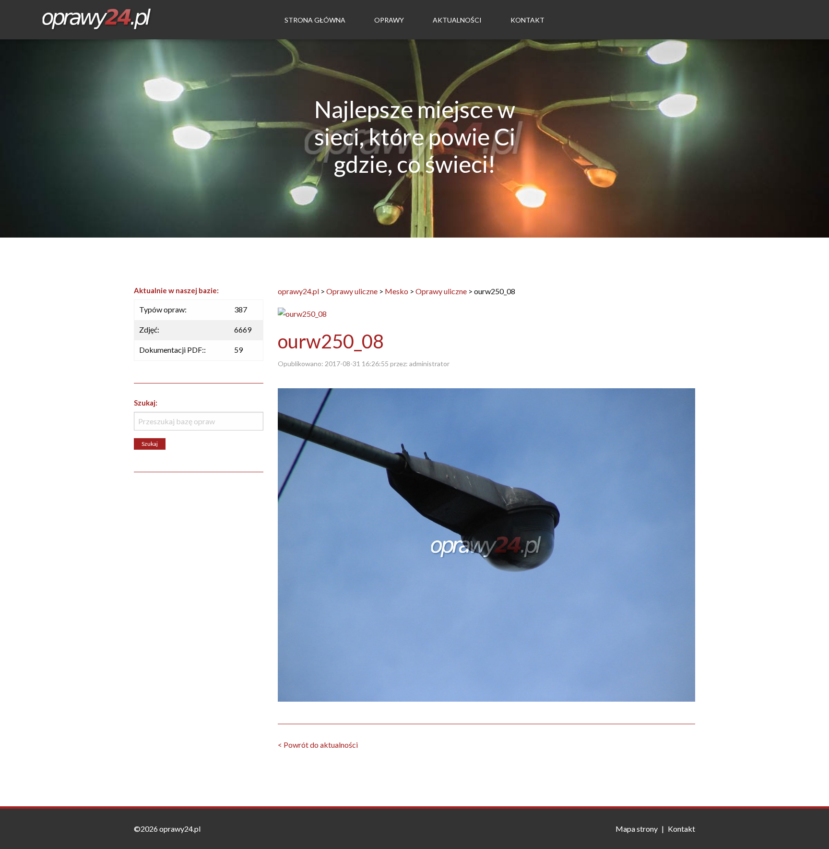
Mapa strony (637, 828)
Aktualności (457, 20)
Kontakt (527, 20)
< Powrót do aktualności (318, 744)
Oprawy (389, 20)
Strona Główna (314, 20)
